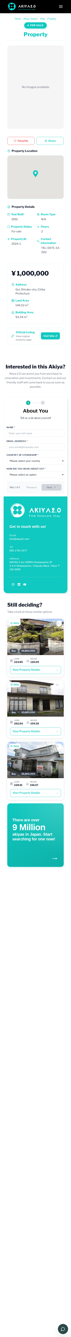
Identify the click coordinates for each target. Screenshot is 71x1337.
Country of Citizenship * (23, 455)
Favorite (23, 140)
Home (18, 18)
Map (42, 18)
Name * (11, 427)
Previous (32, 487)
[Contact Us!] (63, 1329)
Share (52, 140)
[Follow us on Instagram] (13, 584)
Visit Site (48, 335)
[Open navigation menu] (61, 6)
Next (49, 487)
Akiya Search (30, 18)
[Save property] (59, 623)
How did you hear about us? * (26, 469)
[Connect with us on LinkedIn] (19, 584)
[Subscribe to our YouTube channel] (25, 584)
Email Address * (17, 441)
